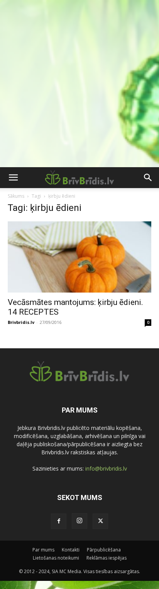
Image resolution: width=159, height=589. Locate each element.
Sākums (16, 196)
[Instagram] (79, 521)
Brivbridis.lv (21, 322)
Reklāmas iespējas (106, 558)
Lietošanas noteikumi (56, 558)
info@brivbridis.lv (106, 468)
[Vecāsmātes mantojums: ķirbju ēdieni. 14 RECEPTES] (79, 257)
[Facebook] (58, 521)
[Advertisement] (79, 83)
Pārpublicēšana (104, 549)
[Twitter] (100, 521)
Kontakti (71, 549)
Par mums (43, 549)
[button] (13, 177)
